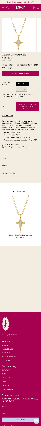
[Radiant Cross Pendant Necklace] (20, 214)
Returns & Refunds (9, 357)
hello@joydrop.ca (11, 335)
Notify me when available (21, 74)
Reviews (4, 158)
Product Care (7, 349)
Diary (4, 374)
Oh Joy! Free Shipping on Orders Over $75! (20, 2)
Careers (5, 382)
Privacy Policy (8, 389)
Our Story (6, 370)
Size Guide (6, 353)
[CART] (38, 7)
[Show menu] (3, 7)
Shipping (5, 345)
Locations (5, 166)
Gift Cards (6, 378)
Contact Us (6, 360)
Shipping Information (9, 173)
